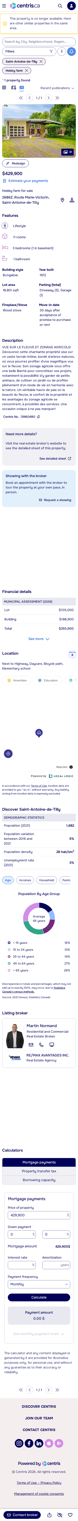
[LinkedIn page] (39, 1443)
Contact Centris (39, 1430)
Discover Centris (39, 1406)
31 (70, 152)
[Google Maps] (62, 200)
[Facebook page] (29, 1443)
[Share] (49, 1515)
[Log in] (71, 6)
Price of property (21, 1208)
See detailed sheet (52, 458)
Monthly (17, 1284)
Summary (22, 87)
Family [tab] (67, 880)
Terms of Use (39, 786)
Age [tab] (8, 880)
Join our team (39, 1418)
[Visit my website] (51, 1044)
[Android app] (59, 1443)
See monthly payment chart (36, 1334)
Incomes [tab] (25, 880)
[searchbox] (36, 41)
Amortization (52, 1257)
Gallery (4, 87)
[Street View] (72, 200)
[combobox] (39, 42)
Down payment (19, 1227)
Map (13, 87)
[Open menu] (4, 6)
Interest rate (17, 1257)
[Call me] (41, 1044)
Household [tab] (46, 880)
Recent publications (55, 88)
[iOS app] (49, 1443)
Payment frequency (23, 1277)
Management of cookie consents (39, 1494)
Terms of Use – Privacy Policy (39, 1483)
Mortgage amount (22, 1246)
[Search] (60, 6)
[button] (39, 131)
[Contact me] (31, 1044)
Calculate (39, 1297)
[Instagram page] (19, 1443)
